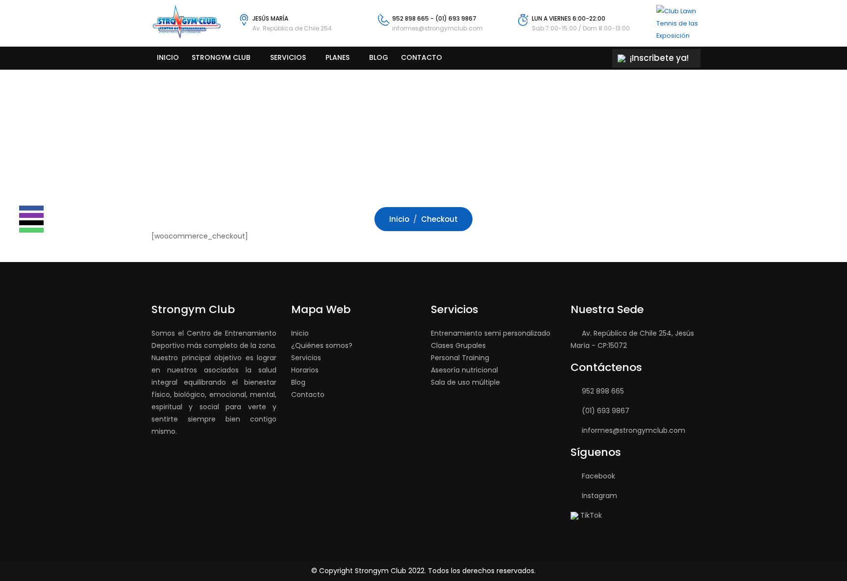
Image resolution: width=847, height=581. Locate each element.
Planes (337, 57)
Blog (378, 57)
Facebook (598, 476)
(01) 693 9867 (455, 18)
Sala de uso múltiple (465, 382)
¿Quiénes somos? (321, 345)
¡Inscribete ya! (658, 58)
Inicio (168, 57)
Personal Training (460, 358)
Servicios (288, 57)
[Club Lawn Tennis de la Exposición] (679, 23)
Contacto (421, 57)
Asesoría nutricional (464, 370)
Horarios (305, 370)
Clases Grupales (458, 345)
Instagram (599, 496)
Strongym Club (221, 57)
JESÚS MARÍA (270, 18)
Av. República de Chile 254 (292, 28)
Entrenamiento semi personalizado (490, 333)
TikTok (591, 515)
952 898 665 (410, 18)
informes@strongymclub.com (437, 28)
